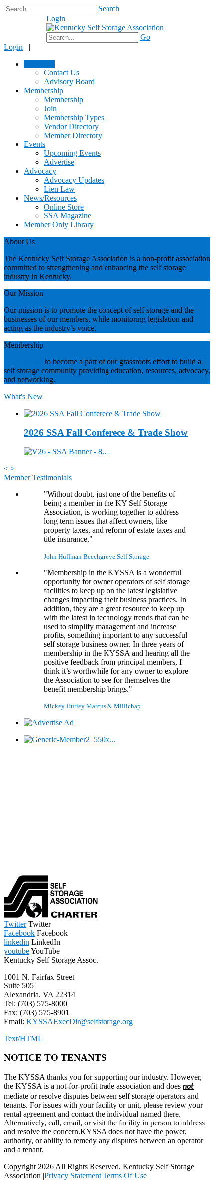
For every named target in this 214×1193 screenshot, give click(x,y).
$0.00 (29, 23)
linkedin (16, 942)
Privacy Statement (72, 1175)
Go (145, 37)
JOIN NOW (23, 361)
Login (55, 18)
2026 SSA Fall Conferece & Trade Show (106, 432)
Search (108, 8)
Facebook (19, 933)
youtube (16, 951)
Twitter (15, 924)
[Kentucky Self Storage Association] (105, 27)
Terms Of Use (125, 1175)
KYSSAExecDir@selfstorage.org (79, 1021)
